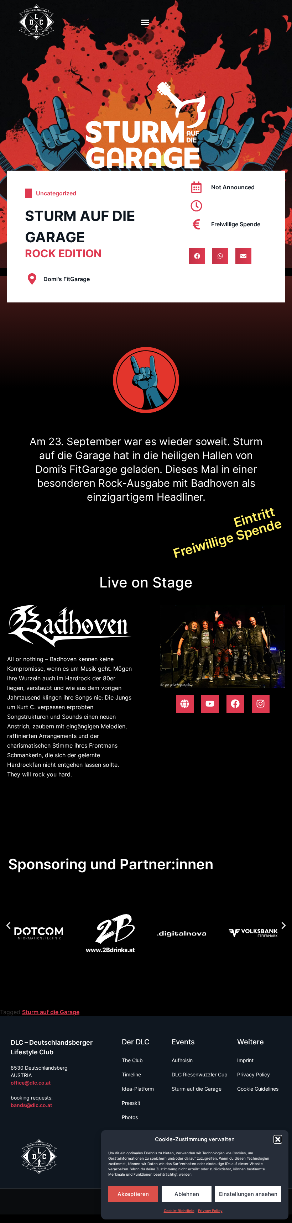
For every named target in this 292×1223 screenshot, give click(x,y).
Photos (130, 1117)
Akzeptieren (133, 1194)
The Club (132, 1060)
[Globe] (185, 704)
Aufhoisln (182, 1060)
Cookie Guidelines (257, 1089)
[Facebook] (235, 704)
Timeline (131, 1074)
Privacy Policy (210, 1210)
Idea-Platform (138, 1089)
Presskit (131, 1103)
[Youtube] (210, 704)
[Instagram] (261, 704)
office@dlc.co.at (31, 1083)
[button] (277, 1139)
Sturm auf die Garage (50, 1012)
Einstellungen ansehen (248, 1194)
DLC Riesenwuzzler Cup (200, 1074)
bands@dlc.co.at (31, 1105)
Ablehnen (186, 1194)
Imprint (245, 1060)
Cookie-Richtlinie (179, 1210)
